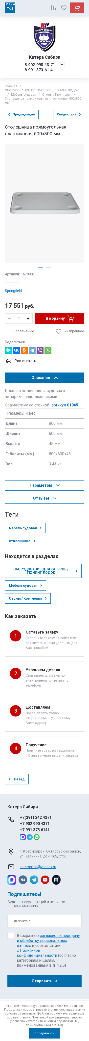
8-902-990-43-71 (39, 64)
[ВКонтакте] (16, 350)
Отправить (42, 981)
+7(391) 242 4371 (36, 817)
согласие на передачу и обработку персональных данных (48, 940)
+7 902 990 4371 (35, 824)
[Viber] (40, 350)
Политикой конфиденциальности (37, 953)
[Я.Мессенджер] (8, 350)
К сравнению (23, 331)
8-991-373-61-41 (39, 70)
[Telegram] (32, 350)
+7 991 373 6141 (35, 830)
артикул (65, 405)
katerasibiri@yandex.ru (38, 867)
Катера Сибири (44, 57)
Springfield (13, 291)
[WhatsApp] (47, 350)
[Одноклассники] (24, 350)
